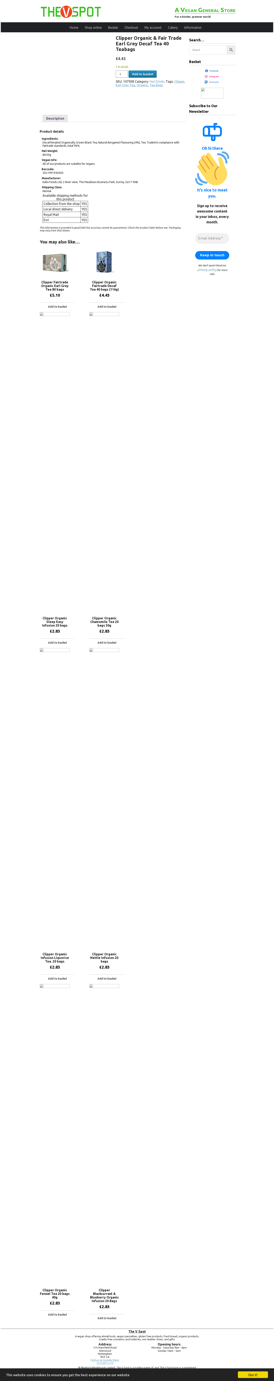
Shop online (93, 27)
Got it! (253, 1374)
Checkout (131, 27)
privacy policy (207, 270)
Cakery (173, 27)
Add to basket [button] (57, 306)
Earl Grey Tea (125, 85)
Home (74, 27)
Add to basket (142, 74)
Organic (142, 85)
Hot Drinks (157, 81)
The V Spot (137, 1331)
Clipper (179, 81)
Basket (113, 27)
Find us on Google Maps (105, 1360)
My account (152, 27)
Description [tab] (55, 118)
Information (193, 27)
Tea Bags (156, 85)
